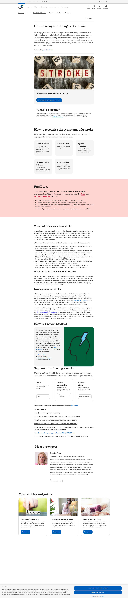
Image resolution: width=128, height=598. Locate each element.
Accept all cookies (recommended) (98, 588)
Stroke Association (42, 196)
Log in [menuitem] (93, 8)
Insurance (21, 13)
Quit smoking (41, 355)
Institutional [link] (44, 2)
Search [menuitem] (88, 8)
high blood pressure (81, 300)
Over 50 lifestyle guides (39, 13)
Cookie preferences (98, 596)
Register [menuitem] (99, 8)
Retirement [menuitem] (53, 7)
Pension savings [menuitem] (43, 7)
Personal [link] (22, 2)
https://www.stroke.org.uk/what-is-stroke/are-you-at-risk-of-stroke (57, 417)
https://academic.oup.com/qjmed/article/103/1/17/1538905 (54, 433)
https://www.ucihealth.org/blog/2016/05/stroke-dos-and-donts (55, 420)
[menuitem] (93, 7)
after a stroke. (74, 405)
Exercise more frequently (44, 358)
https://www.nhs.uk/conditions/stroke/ (47, 413)
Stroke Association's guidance (47, 312)
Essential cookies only (97, 592)
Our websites (102, 2)
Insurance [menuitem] (29, 7)
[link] (21, 1)
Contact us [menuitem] (105, 8)
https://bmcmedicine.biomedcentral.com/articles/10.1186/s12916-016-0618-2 (61, 437)
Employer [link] (35, 2)
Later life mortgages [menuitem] (63, 7)
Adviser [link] (28, 2)
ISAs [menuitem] (35, 7)
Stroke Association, (57, 117)
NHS (83, 194)
